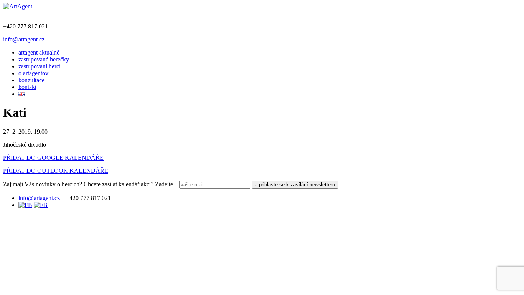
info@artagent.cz (23, 39)
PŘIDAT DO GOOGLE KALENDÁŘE (53, 157)
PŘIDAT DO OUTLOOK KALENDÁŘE (55, 170)
